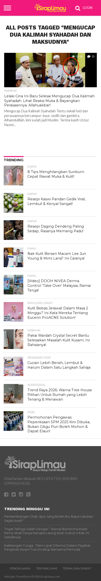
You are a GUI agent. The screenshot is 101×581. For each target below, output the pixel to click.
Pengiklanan (20, 568)
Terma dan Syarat (77, 568)
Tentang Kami (46, 568)
